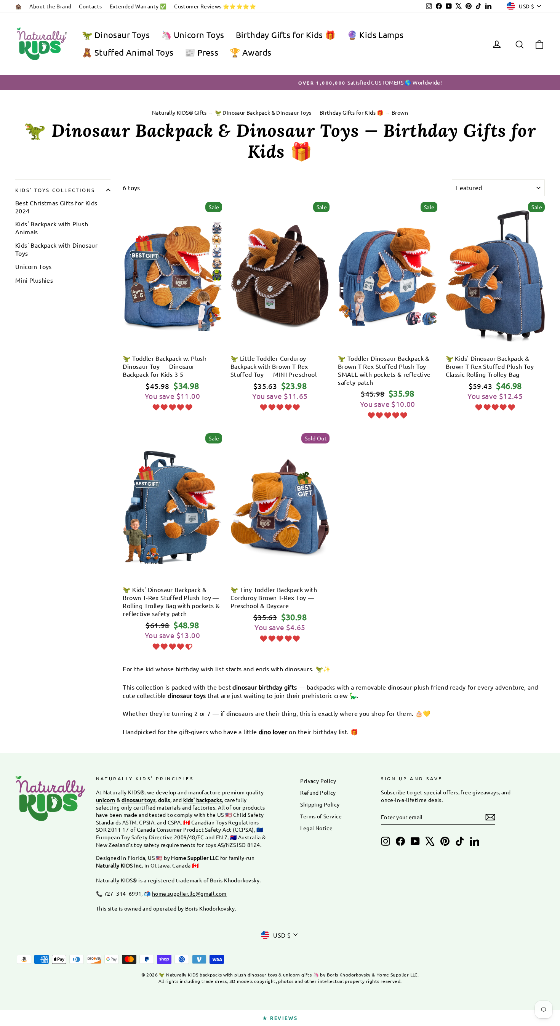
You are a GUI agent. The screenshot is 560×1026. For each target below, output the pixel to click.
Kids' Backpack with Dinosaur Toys (56, 249)
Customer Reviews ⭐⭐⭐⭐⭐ (215, 6)
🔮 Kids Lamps (375, 35)
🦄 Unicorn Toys (192, 35)
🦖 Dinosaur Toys (116, 35)
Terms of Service (321, 816)
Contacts (90, 6)
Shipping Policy (319, 804)
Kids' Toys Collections (55, 190)
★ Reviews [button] (280, 1018)
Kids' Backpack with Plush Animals (51, 227)
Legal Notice (316, 827)
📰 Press (201, 52)
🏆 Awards (250, 52)
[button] (172, 406)
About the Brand (50, 6)
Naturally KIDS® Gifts (179, 112)
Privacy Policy (318, 780)
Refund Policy (318, 792)
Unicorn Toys (33, 266)
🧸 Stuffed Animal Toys (127, 52)
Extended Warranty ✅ (138, 6)
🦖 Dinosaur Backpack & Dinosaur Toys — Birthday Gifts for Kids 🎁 (299, 112)
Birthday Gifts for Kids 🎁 (286, 35)
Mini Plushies (34, 280)
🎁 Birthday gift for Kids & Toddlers (172, 339)
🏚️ (18, 6)
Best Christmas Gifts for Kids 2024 (56, 206)
